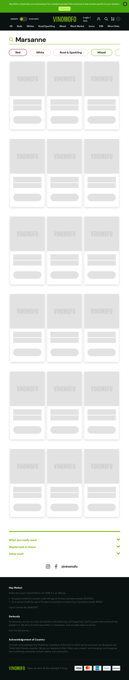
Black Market (77, 26)
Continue (64, 8)
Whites (30, 26)
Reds (19, 26)
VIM (101, 26)
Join (85, 20)
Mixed (62, 26)
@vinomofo (69, 566)
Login (86, 17)
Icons (92, 26)
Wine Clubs (113, 26)
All (11, 26)
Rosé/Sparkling (46, 26)
